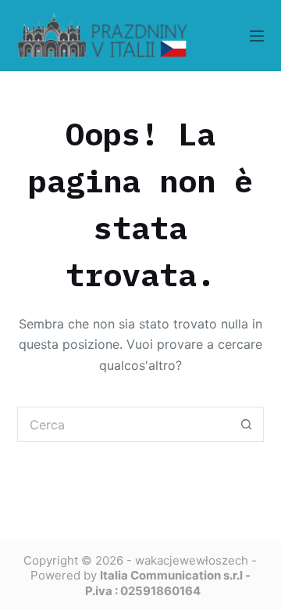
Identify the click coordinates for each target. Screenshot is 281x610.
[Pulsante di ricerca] (246, 424)
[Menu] (257, 36)
